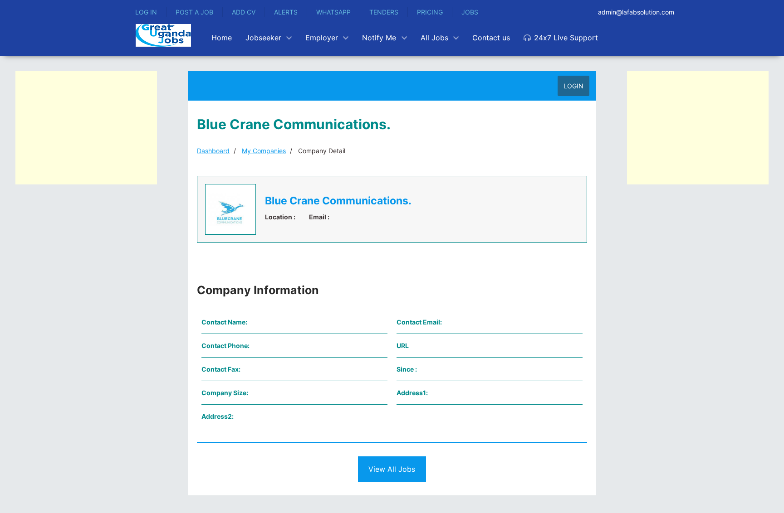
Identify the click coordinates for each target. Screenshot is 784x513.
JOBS (469, 12)
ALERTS (286, 12)
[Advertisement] (86, 127)
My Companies (264, 151)
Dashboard (213, 151)
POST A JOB (194, 12)
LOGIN (573, 86)
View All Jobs (391, 469)
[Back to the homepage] (163, 35)
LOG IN (146, 12)
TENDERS (383, 12)
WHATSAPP (333, 12)
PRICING (430, 12)
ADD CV (243, 12)
